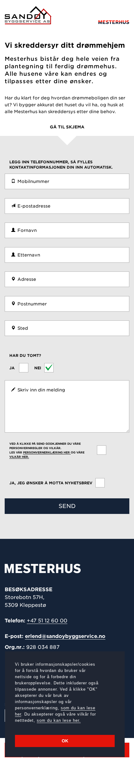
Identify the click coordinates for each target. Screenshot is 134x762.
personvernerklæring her (47, 452)
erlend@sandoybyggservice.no (65, 636)
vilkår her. (19, 456)
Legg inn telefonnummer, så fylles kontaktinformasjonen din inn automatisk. (61, 165)
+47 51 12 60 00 (47, 621)
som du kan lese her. (59, 720)
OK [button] (65, 740)
